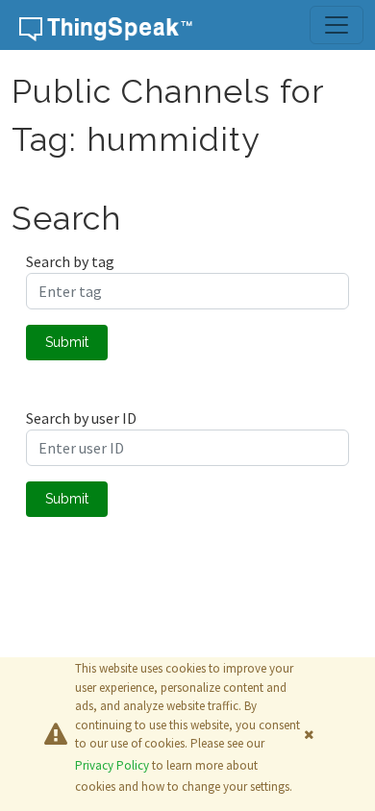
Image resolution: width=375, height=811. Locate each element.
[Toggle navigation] (336, 25)
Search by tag (70, 261)
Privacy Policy (112, 765)
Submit (66, 342)
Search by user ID (81, 418)
